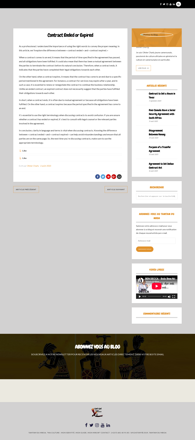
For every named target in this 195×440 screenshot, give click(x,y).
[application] (156, 287)
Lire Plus (142, 68)
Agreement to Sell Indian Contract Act (161, 165)
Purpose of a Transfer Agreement (160, 149)
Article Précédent (26, 189)
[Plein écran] (173, 296)
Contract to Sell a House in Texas (162, 95)
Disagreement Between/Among (157, 132)
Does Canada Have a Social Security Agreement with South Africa (162, 113)
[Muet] (169, 296)
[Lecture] (139, 296)
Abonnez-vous (144, 249)
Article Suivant (116, 189)
